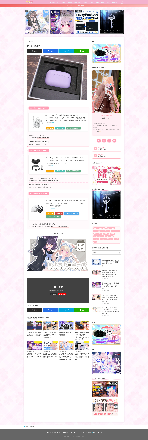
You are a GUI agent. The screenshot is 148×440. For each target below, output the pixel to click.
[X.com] (53, 294)
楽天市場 (59, 213)
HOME (27, 426)
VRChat (64, 2)
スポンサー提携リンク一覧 (53, 433)
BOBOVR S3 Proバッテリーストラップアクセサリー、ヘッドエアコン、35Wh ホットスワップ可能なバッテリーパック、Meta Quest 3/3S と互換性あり (66, 203)
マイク (85, 2)
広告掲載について (67, 433)
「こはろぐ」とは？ (54, 2)
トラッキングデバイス (106, 239)
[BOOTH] (104, 140)
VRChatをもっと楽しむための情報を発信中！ (74, 6)
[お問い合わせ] (114, 140)
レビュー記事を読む (73, 128)
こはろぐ (70, 436)
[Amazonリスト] (99, 140)
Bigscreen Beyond (99, 228)
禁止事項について (97, 433)
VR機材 (70, 2)
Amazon (50, 128)
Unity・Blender (100, 2)
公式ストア (60, 128)
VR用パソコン (78, 2)
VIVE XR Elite (97, 233)
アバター (91, 2)
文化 (108, 2)
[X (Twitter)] (109, 140)
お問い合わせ (115, 2)
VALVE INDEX (115, 231)
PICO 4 (96, 231)
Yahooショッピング (72, 213)
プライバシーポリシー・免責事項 (82, 433)
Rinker (52, 122)
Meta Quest (110, 228)
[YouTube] (62, 294)
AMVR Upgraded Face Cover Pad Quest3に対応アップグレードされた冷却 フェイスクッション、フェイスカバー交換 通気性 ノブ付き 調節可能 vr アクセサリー (65, 160)
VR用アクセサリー (98, 236)
